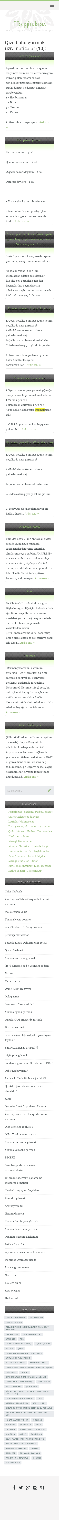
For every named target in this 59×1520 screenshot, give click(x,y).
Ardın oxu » (22, 221)
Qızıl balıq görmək (15, 1317)
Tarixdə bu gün (41, 846)
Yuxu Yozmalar (17, 856)
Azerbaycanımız (40, 826)
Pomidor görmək (15, 1198)
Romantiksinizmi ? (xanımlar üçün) (29, 308)
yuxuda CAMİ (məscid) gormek (23, 1019)
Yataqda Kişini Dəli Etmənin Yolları (26, 942)
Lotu (38, 1425)
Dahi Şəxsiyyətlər (19, 826)
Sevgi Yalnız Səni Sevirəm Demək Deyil (25, 1439)
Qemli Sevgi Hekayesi (18, 989)
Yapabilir (10, 1339)
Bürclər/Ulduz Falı (39, 851)
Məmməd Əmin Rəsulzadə (20, 1260)
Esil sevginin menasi (17, 1267)
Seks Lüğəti (44, 1382)
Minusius (10, 1425)
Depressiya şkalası (29, 56)
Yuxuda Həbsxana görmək (20, 1142)
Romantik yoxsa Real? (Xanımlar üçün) (29, 442)
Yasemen (29, 656)
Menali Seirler (13, 981)
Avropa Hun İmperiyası (17, 1458)
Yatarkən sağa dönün (17, 1403)
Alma (8, 1098)
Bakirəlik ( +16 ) (14, 1244)
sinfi (40, 1398)
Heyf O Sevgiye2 (13, 1386)
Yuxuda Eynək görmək (18, 1012)
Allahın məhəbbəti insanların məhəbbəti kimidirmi (27, 1328)
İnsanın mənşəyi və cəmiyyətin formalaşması (29, 1367)
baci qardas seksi (38, 1363)
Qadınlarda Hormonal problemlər (24, 1353)
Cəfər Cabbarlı (13, 891)
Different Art (34, 870)
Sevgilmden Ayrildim (16, 1448)
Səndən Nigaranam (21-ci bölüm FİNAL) (29, 1063)
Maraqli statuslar (18, 861)
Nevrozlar (11, 1275)
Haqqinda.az (29, 23)
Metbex (31, 831)
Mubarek (37, 1420)
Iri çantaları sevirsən (17, 1420)
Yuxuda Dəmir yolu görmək (21, 1221)
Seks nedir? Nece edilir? (19, 1004)
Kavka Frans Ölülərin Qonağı (21, 1444)
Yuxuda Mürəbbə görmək (20, 1150)
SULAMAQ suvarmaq (30, 1453)
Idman (34, 861)
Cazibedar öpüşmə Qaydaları (22, 1190)
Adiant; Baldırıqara (29, 725)
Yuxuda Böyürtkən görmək (21, 1229)
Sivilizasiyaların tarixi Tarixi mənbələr (26, 1377)
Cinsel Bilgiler (36, 856)
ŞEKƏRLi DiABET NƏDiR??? (21, 1047)
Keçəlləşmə (39, 1403)
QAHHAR (25, 1372)
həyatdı (37, 1458)
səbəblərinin (13, 1463)
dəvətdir (10, 1429)
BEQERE (10, 1157)
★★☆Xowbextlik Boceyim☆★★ (23, 927)
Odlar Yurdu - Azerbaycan (20, 1134)
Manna (9, 973)
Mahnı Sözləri (16, 870)
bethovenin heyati (32, 1334)
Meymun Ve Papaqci (15, 1363)
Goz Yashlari (36, 1317)
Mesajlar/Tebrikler (19, 846)
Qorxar (35, 1448)
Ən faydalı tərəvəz (29, 526)
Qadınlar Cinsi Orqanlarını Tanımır (25, 1106)
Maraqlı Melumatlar (20, 841)
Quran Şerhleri (14, 950)
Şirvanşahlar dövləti (17, 935)
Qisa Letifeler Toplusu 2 (19, 1126)
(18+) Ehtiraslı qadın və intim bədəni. (27, 965)
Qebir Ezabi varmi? (16, 1070)
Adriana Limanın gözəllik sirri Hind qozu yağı (27, 1414)
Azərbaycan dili (14, 1206)
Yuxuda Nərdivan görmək (20, 958)
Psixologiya (15, 811)
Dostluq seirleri (14, 1027)
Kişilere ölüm (13, 1283)
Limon (29, 591)
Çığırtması (11, 1372)
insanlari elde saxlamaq (18, 1344)
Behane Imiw (12, 1334)
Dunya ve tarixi (17, 851)
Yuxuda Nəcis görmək (18, 919)
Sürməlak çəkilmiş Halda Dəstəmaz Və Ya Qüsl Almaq (27, 1392)
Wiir (22, 1339)
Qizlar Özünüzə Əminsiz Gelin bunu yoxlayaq (29, 1408)
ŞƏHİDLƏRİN (31, 1386)
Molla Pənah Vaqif (16, 912)
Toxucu (9, 1348)
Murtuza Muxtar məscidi (32, 1429)
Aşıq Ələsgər (12, 1290)
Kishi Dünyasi (42, 866)
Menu (51, 5)
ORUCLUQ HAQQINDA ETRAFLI (19, 1398)
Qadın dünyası (16, 831)
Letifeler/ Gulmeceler (21, 821)
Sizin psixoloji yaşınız (29, 140)
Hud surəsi (11, 1298)
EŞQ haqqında (43, 1344)
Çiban (21, 1348)
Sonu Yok (10, 1453)
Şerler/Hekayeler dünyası (23, 816)
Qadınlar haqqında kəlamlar (21, 1236)
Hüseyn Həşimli (14, 1322)
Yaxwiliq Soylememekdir (18, 1358)
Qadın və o (36, 1434)
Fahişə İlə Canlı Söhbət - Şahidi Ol (25, 1078)
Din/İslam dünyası (19, 836)
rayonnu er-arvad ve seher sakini (25, 1252)
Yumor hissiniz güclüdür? (29, 378)
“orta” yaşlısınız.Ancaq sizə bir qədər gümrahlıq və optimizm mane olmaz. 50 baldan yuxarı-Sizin (29, 239)
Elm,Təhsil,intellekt (20, 866)
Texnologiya (44, 831)
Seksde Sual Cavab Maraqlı (19, 1382)
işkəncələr (25, 1425)
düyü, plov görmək (16, 1055)
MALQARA (10, 1434)
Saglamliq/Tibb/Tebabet (38, 811)
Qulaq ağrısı (12, 996)
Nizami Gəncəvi (14, 1213)
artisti (23, 1434)
